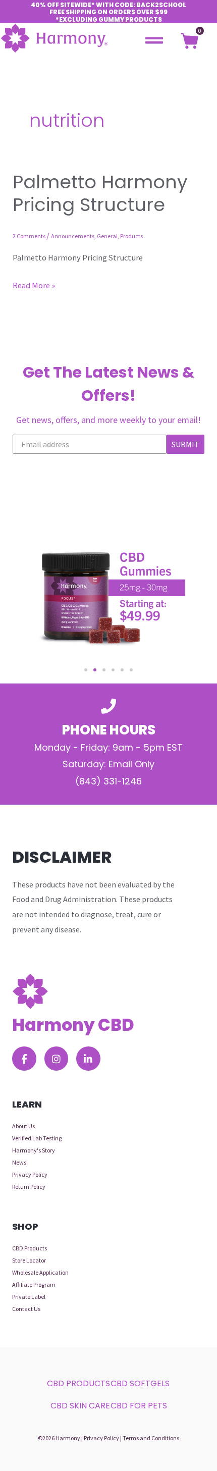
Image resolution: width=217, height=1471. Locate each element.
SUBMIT (185, 444)
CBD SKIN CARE (80, 1405)
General (107, 236)
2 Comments (29, 236)
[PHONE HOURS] (108, 706)
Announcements (72, 236)
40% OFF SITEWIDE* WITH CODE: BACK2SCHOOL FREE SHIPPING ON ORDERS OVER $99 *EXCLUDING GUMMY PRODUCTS (108, 12)
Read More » (34, 284)
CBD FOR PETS (139, 1405)
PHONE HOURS (108, 730)
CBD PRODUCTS (78, 1383)
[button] (85, 669)
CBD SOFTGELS (140, 1383)
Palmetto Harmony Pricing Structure (100, 193)
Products (131, 236)
